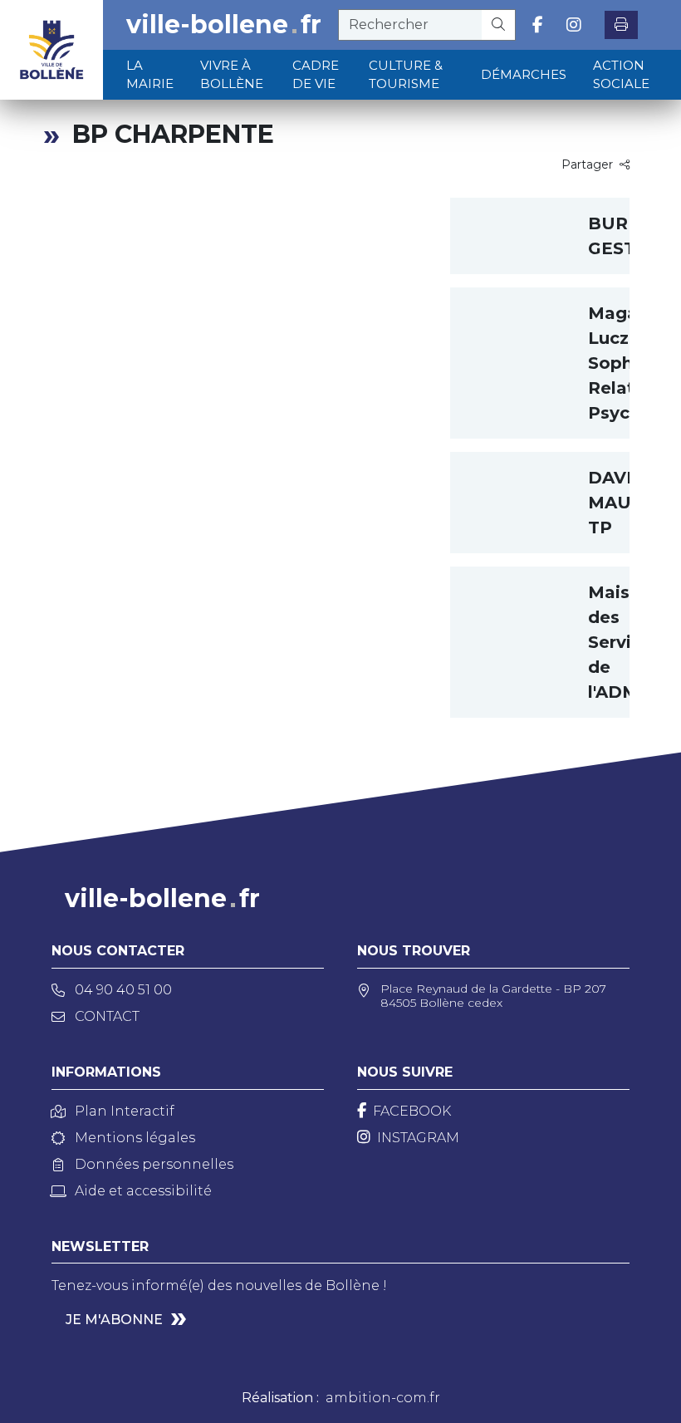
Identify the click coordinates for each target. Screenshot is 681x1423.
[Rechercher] (499, 25)
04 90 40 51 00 (123, 990)
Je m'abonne (114, 1319)
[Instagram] (573, 25)
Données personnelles (154, 1164)
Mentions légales (135, 1138)
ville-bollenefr (223, 25)
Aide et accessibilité (143, 1191)
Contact (107, 1016)
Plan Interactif (124, 1111)
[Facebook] (537, 25)
